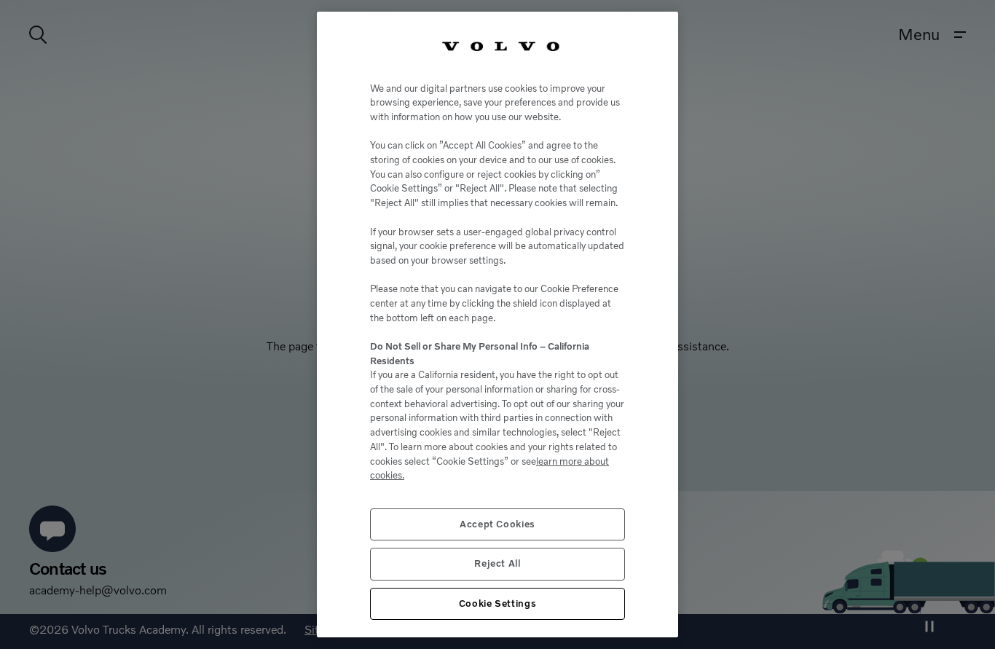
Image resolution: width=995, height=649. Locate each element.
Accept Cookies (497, 524)
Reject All (497, 563)
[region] (497, 324)
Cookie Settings (498, 603)
